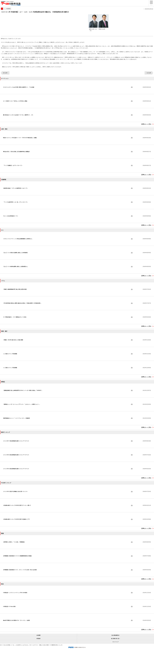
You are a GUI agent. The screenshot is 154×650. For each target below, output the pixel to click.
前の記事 (5, 72)
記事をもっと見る (146, 124)
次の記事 (149, 72)
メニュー (151, 4)
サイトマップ (115, 641)
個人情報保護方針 (115, 635)
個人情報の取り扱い (115, 638)
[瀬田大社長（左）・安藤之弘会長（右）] (98, 15)
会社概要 (38, 635)
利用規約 (38, 638)
